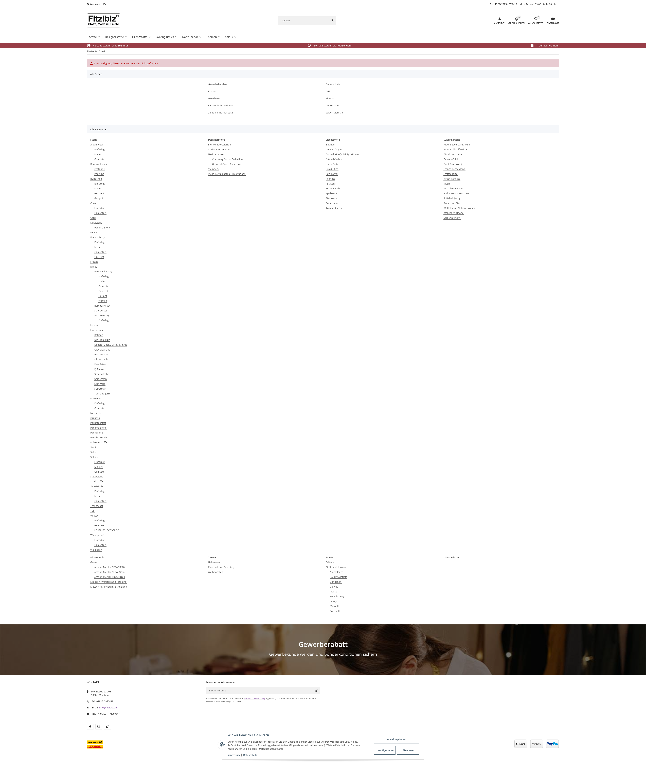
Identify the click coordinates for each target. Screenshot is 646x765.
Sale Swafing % (452, 217)
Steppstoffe (96, 476)
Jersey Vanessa (452, 178)
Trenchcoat (96, 505)
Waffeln (102, 300)
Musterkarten (452, 557)
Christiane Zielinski (219, 149)
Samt (93, 447)
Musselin (95, 398)
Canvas (94, 203)
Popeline (99, 173)
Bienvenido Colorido (219, 144)
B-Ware (330, 562)
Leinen (94, 325)
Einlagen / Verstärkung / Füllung (108, 581)
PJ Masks (99, 369)
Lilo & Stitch (101, 359)
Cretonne (99, 169)
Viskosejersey (101, 315)
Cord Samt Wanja (453, 164)
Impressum (234, 755)
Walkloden (96, 549)
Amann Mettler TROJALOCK (109, 576)
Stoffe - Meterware (336, 567)
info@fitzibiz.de (108, 707)
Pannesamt (96, 432)
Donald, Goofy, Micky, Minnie (110, 344)
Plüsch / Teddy (98, 437)
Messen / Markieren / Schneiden (108, 586)
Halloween (214, 562)
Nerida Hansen (216, 154)
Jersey (93, 266)
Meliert (98, 154)
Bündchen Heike (453, 154)
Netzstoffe (96, 413)
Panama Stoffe (102, 227)
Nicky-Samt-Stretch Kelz (457, 193)
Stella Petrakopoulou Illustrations (226, 173)
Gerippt (98, 198)
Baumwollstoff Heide (455, 149)
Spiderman (100, 378)
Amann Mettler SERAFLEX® (109, 567)
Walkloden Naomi (453, 212)
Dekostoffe (96, 222)
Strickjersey (100, 310)
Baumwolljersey (103, 271)
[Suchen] (332, 20)
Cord (93, 217)
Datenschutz (250, 755)
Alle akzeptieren (396, 739)
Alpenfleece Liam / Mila (457, 144)
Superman (100, 388)
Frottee (94, 261)
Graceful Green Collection (226, 164)
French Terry (97, 237)
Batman (98, 335)
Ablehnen (408, 750)
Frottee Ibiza (451, 173)
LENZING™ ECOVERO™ (106, 530)
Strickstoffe (96, 481)
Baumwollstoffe (99, 164)
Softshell (95, 457)
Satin (93, 452)
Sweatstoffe (96, 486)
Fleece (93, 232)
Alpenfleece (96, 144)
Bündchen (96, 178)
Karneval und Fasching (221, 567)
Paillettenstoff (98, 422)
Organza (95, 418)
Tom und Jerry (102, 393)
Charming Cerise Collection (227, 159)
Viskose (94, 515)
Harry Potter (101, 354)
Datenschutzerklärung (254, 698)
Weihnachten (215, 572)
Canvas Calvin (451, 159)
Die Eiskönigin (102, 339)
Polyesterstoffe (98, 442)
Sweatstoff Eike (452, 203)
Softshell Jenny (452, 198)
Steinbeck (213, 169)
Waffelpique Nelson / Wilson (460, 208)
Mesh (447, 183)
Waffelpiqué (97, 535)
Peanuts (330, 178)
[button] (98, 4)
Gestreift (99, 193)
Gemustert (100, 159)
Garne (93, 562)
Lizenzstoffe (97, 330)
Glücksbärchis (102, 349)
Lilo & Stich (332, 169)
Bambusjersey (102, 305)
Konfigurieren (386, 750)
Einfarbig (99, 149)
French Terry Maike (454, 169)
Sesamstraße (101, 374)
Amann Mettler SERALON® (109, 572)
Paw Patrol (100, 364)
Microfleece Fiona (453, 188)
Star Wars (99, 383)
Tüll (92, 510)
